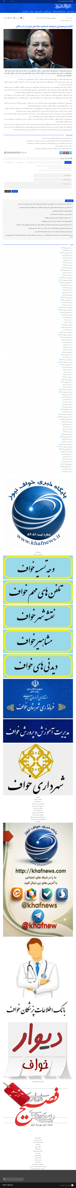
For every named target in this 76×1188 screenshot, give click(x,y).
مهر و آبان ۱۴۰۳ (68, 295)
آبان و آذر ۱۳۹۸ (68, 429)
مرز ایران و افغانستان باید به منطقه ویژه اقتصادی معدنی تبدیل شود (56, 138)
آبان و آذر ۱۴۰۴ (68, 263)
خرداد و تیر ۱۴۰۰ (68, 387)
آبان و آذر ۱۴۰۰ (68, 375)
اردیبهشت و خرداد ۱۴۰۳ (66, 307)
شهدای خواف (38, 1149)
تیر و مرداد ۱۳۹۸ (67, 439)
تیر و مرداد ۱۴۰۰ (68, 384)
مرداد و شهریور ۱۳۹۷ (66, 467)
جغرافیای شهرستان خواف (38, 1164)
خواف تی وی (38, 1147)
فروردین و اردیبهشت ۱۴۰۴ (65, 280)
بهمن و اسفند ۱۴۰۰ (67, 367)
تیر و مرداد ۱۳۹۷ (67, 469)
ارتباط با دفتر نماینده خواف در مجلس (38, 1166)
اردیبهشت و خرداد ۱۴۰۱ (66, 360)
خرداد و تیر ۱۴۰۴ (67, 275)
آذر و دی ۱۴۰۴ (68, 260)
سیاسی (70, 20)
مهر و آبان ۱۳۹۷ (67, 462)
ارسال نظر (15, 191)
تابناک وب (62, 1185)
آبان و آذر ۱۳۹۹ (68, 402)
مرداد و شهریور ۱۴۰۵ (67, 248)
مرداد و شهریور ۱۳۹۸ (66, 437)
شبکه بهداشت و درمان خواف (38, 804)
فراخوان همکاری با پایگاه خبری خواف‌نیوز (62, 211)
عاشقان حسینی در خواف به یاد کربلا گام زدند (60, 214)
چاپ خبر (17, 18)
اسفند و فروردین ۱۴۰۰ (66, 365)
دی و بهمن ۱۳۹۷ (67, 454)
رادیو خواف (38, 1144)
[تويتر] (61, 152)
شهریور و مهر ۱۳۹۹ (67, 407)
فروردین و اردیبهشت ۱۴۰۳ (65, 310)
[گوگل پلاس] (64, 152)
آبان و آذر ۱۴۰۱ (68, 347)
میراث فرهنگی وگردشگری (59, 11)
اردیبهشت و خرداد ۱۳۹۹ (66, 414)
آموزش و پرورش (38, 11)
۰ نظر (24, 18)
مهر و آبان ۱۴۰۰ (68, 377)
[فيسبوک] (67, 152)
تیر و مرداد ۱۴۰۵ (68, 250)
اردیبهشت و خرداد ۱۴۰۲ (66, 332)
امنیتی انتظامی (47, 11)
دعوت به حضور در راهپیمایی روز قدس (63, 146)
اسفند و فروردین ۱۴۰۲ (66, 312)
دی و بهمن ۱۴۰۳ (67, 288)
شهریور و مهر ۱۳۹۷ (67, 464)
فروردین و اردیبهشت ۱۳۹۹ (65, 417)
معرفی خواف (38, 1162)
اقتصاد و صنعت (64, 20)
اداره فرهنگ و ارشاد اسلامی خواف (37, 817)
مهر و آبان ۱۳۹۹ (67, 404)
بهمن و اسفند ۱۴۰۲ (67, 315)
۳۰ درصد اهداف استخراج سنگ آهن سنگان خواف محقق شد (57, 218)
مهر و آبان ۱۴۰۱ (68, 350)
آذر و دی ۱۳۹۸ (68, 427)
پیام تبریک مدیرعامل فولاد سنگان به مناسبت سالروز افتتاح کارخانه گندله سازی (53, 232)
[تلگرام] (70, 152)
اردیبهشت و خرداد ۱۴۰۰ (66, 389)
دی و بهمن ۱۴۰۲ (68, 317)
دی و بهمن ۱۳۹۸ (67, 424)
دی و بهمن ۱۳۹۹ (67, 397)
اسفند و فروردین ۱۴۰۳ (66, 283)
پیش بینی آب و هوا (38, 554)
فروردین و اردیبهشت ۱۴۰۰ (65, 392)
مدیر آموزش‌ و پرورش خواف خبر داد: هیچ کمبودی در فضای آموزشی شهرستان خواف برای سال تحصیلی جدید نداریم (44, 204)
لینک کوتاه (24, 152)
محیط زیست (25, 11)
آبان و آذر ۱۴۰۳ (68, 293)
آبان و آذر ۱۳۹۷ (67, 459)
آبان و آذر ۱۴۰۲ (68, 322)
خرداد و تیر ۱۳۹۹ (67, 412)
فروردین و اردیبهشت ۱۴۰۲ (65, 335)
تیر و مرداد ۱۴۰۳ (68, 302)
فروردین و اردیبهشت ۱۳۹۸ (65, 447)
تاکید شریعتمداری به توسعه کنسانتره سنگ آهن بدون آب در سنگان (44, 26)
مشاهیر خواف (38, 1158)
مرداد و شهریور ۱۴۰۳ (67, 300)
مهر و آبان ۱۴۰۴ (68, 265)
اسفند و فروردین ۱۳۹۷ (66, 449)
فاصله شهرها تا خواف (38, 1142)
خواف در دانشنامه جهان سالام (38, 1169)
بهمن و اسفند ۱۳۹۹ (67, 394)
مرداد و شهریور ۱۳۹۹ (66, 409)
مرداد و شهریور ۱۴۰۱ (67, 355)
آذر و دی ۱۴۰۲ (68, 320)
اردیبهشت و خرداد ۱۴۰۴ (66, 278)
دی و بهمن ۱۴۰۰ (68, 370)
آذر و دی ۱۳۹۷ (68, 457)
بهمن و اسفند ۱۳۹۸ (67, 422)
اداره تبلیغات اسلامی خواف (38, 806)
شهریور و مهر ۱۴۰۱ (67, 352)
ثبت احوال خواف (38, 802)
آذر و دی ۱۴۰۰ (68, 372)
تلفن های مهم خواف (38, 1151)
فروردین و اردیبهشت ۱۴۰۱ (65, 362)
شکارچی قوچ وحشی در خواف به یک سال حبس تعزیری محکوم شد (56, 221)
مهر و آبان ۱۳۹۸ (67, 432)
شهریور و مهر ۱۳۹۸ (67, 434)
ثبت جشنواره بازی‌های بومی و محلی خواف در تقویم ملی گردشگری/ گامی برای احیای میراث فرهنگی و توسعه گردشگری (43, 225)
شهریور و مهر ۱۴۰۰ (67, 380)
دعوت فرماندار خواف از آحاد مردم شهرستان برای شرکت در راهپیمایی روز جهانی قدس (52, 148)
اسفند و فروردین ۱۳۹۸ (66, 419)
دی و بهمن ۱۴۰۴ (67, 258)
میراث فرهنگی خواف (37, 810)
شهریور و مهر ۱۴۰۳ (67, 297)
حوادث (31, 11)
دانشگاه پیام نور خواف (38, 808)
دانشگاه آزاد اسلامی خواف (38, 813)
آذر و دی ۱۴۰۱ (68, 345)
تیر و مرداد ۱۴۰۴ (68, 273)
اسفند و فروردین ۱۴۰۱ (66, 337)
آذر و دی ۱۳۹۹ (68, 399)
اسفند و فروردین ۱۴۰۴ (66, 253)
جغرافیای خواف (38, 1155)
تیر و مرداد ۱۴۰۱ (68, 357)
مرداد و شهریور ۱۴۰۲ (67, 327)
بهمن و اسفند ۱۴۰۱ (67, 340)
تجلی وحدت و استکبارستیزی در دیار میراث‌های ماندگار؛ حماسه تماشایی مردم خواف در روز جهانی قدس (49, 143)
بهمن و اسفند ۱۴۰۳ (67, 285)
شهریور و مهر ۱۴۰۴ (67, 268)
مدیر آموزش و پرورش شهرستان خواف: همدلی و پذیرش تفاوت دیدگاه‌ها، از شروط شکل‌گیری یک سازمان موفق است (45, 208)
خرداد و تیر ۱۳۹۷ (67, 471)
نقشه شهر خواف (38, 1140)
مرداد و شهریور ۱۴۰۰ (67, 382)
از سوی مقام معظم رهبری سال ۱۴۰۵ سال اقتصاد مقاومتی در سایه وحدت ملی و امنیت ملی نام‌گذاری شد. (48, 141)
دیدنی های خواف (38, 1160)
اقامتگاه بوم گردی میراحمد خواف (38, 819)
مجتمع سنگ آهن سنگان (38, 815)
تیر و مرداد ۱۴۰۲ (68, 330)
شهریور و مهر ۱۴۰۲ (67, 325)
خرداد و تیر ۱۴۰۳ (67, 305)
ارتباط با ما (38, 1153)
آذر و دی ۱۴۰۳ (68, 290)
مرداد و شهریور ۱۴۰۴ (67, 270)
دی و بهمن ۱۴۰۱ (68, 342)
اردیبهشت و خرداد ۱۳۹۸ (66, 444)
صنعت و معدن (70, 11)
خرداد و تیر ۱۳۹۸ (67, 442)
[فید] (72, 1)
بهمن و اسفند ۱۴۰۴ (67, 255)
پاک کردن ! (7, 191)
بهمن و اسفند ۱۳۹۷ (67, 452)
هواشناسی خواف (38, 799)
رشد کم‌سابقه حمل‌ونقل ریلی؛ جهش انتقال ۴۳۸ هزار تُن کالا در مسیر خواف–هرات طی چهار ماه (50, 228)
